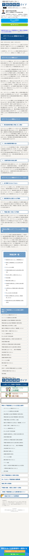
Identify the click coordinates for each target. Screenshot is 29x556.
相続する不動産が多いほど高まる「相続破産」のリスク (13, 328)
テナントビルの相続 (6, 360)
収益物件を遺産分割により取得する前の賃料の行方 (12, 338)
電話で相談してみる (14, 554)
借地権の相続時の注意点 (6, 357)
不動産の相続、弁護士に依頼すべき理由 (11, 487)
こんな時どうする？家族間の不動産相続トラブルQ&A (14, 384)
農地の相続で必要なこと (6, 354)
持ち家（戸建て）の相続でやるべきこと (9, 331)
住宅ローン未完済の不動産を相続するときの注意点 (12, 368)
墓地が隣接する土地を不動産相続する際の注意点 (11, 320)
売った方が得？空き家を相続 (7, 336)
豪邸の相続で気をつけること (7, 362)
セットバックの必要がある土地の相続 (9, 317)
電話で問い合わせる (14, 24)
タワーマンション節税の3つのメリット (9, 314)
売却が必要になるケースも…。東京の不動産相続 (11, 349)
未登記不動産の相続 (6, 341)
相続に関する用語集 (6, 483)
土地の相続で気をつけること (7, 352)
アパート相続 (4, 365)
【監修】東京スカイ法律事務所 (11, 496)
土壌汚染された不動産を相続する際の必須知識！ (11, 344)
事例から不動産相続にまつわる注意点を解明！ (13, 405)
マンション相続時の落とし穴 (7, 333)
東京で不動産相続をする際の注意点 (10, 475)
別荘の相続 (4, 373)
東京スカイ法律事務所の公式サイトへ (14, 21)
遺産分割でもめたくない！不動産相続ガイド (15, 259)
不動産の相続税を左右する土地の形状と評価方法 (11, 346)
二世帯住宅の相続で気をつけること (9, 370)
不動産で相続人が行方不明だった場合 (9, 325)
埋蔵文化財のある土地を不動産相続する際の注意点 (12, 322)
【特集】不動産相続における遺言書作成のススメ (13, 491)
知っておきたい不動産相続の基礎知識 (11, 479)
